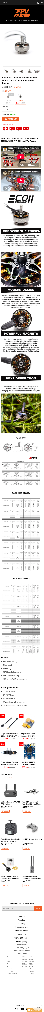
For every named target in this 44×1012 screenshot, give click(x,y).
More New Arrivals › (6, 778)
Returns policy (21, 931)
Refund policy (21, 941)
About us (21, 920)
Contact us (21, 934)
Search (21, 916)
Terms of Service (21, 938)
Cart (41, 3)
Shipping (21, 924)
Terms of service (22, 927)
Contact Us (35, 1010)
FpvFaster (24, 1006)
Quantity (5, 106)
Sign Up (38, 908)
